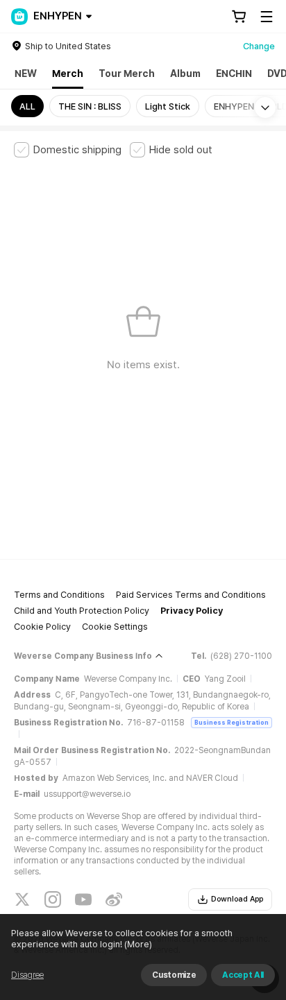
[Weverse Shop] (19, 17)
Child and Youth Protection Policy (81, 610)
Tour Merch (127, 73)
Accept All (243, 975)
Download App (237, 899)
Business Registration (231, 722)
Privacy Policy (191, 610)
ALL (27, 106)
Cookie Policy (42, 626)
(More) (138, 944)
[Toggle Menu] (266, 17)
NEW (26, 73)
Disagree (27, 975)
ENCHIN (234, 73)
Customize (174, 975)
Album (185, 73)
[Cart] (239, 17)
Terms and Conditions (59, 594)
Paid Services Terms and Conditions (191, 594)
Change (259, 46)
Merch (67, 73)
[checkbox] (67, 149)
